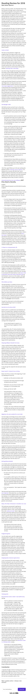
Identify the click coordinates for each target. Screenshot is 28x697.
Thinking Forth (5, 594)
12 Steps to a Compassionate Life (9, 247)
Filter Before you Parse (7, 282)
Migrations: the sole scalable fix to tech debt (12, 414)
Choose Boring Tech (6, 180)
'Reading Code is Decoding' (12, 68)
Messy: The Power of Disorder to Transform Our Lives (14, 503)
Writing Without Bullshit (7, 461)
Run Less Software (15, 180)
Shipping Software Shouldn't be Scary (10, 343)
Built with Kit (14, 693)
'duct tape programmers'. (7, 86)
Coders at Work (5, 50)
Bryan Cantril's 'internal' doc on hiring (10, 371)
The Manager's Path (6, 104)
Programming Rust (6, 533)
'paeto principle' (11, 511)
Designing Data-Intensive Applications (11, 558)
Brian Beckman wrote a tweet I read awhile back (13, 596)
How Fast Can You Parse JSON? (9, 307)
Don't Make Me (5, 493)
